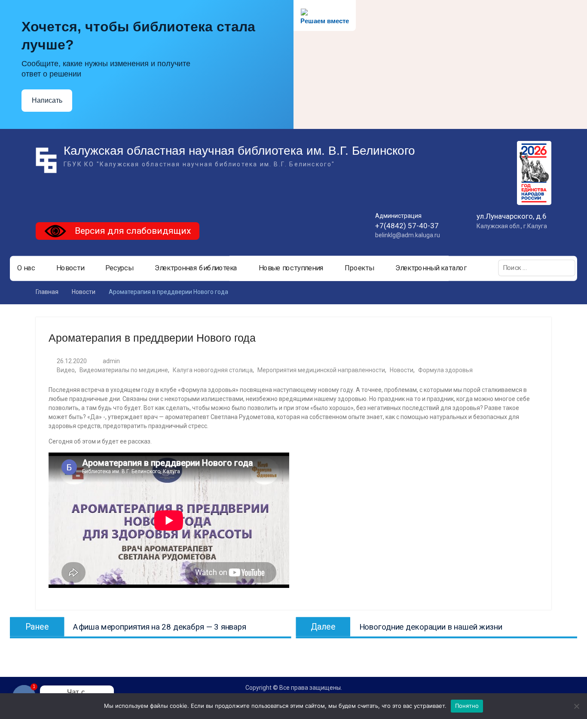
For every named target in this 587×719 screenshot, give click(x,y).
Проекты (359, 268)
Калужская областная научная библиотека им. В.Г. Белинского (239, 150)
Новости (70, 268)
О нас (26, 268)
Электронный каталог (431, 268)
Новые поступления (291, 268)
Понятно (467, 705)
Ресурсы (119, 268)
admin (111, 361)
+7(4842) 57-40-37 (407, 225)
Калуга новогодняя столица (213, 370)
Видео (66, 370)
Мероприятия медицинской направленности (321, 370)
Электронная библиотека (196, 268)
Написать (47, 100)
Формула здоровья (445, 370)
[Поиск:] (536, 268)
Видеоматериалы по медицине (123, 370)
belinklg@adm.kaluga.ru (407, 235)
